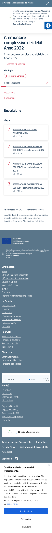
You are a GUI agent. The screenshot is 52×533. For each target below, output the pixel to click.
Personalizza (26, 518)
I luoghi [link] (5, 309)
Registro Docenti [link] (10, 406)
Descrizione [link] (9, 92)
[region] (26, 498)
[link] (48, 25)
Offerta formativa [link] (10, 356)
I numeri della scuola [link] (11, 316)
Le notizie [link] (6, 390)
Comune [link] (6, 292)
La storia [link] (6, 326)
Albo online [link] (7, 400)
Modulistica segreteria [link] (12, 416)
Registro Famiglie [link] (10, 409)
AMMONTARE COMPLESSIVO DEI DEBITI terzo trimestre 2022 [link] (28, 148)
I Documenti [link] (10, 98)
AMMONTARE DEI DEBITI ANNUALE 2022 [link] (25, 131)
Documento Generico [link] (15, 75)
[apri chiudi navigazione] (5, 17)
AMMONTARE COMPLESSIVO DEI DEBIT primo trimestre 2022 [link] (28, 185)
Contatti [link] (6, 420)
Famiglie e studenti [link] (11, 340)
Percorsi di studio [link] (10, 343)
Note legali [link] (7, 452)
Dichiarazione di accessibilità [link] (34, 447)
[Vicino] (49, 465)
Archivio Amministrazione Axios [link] (17, 295)
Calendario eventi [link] (10, 397)
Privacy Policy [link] (8, 447)
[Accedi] (47, 3)
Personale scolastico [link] (11, 336)
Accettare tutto (26, 511)
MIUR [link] (4, 271)
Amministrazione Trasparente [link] (16, 442)
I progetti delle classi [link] (11, 363)
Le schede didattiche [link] (12, 360)
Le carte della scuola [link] (11, 319)
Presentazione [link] (8, 305)
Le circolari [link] (7, 393)
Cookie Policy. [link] (12, 503)
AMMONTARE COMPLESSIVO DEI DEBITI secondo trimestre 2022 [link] (27, 167)
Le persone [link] (7, 312)
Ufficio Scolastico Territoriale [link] (15, 278)
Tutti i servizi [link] (7, 346)
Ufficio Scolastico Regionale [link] (15, 275)
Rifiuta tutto (26, 526)
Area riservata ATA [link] (10, 413)
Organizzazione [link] (9, 323)
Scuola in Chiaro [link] (9, 282)
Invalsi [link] (5, 288)
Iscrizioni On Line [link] (10, 285)
